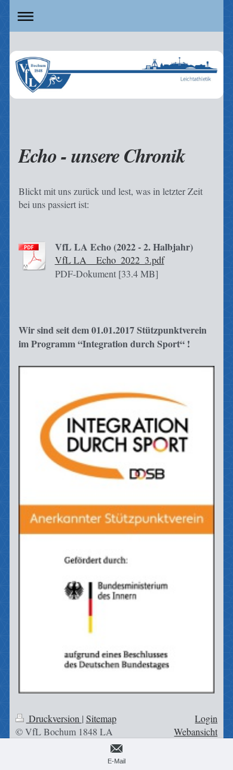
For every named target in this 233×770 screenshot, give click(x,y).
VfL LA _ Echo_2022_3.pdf (109, 259)
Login (206, 718)
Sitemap (101, 718)
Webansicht (195, 731)
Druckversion (54, 718)
